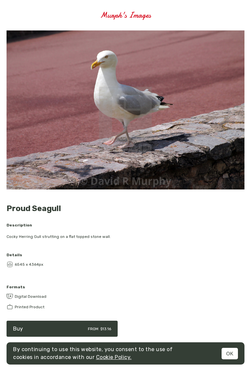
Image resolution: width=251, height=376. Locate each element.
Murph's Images (125, 15)
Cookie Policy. (114, 357)
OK (229, 353)
